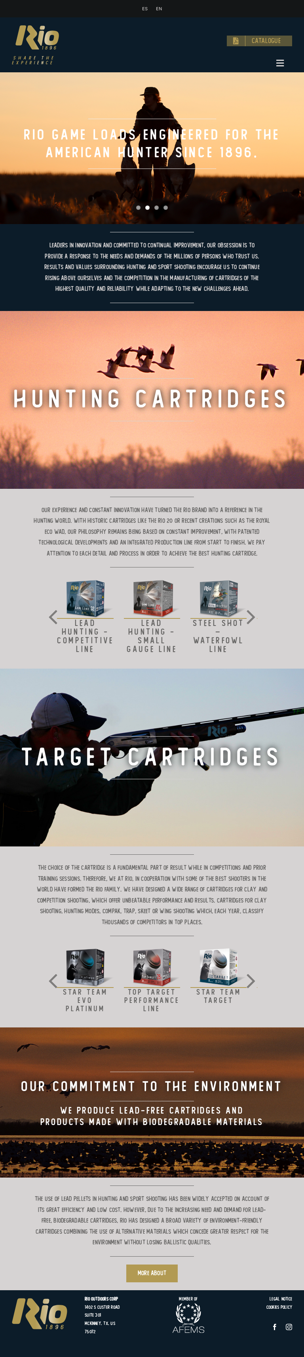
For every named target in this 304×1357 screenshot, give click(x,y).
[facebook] (275, 1327)
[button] (53, 616)
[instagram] (289, 1327)
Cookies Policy (279, 1307)
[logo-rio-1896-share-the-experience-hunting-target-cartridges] (35, 28)
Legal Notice (281, 1299)
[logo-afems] (188, 1306)
